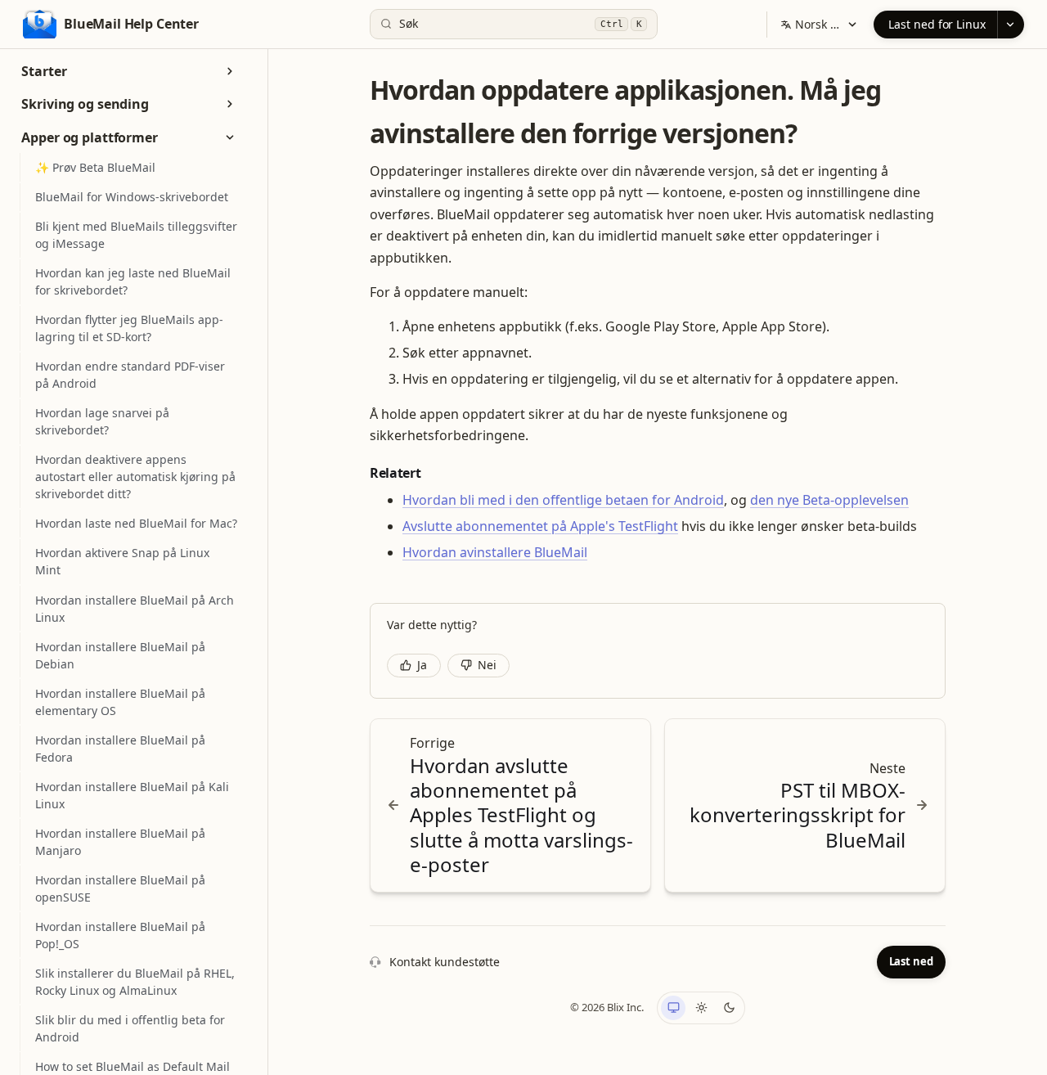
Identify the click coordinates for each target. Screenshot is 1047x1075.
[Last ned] (1010, 24)
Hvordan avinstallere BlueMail (494, 552)
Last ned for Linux (937, 24)
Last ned (911, 961)
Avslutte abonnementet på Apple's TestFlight (540, 526)
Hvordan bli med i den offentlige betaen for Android (563, 500)
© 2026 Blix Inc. (607, 1007)
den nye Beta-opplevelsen (829, 500)
